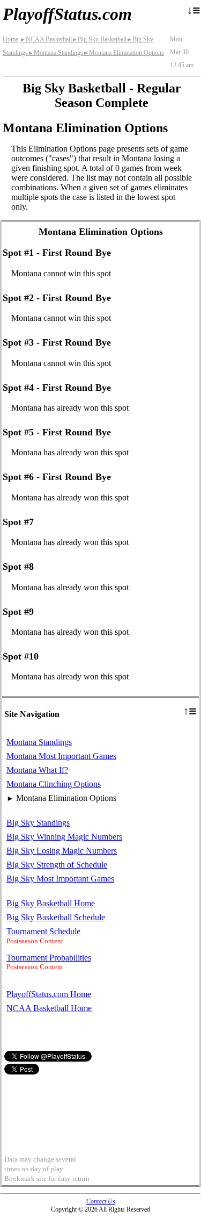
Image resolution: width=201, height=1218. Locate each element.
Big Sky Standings (38, 822)
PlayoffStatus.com (67, 14)
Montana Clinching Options (53, 784)
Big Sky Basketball (99, 39)
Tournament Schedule (43, 931)
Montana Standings (55, 52)
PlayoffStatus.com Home (48, 994)
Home (10, 39)
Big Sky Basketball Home (50, 903)
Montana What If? (37, 770)
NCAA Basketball (46, 39)
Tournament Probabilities (48, 957)
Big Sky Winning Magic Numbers (64, 836)
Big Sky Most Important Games (60, 878)
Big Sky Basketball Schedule (55, 917)
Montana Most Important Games (61, 756)
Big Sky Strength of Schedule (56, 864)
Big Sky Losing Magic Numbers (61, 850)
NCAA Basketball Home (49, 1008)
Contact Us (100, 1201)
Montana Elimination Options (123, 52)
